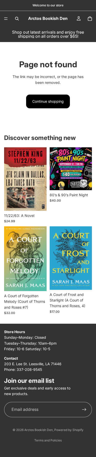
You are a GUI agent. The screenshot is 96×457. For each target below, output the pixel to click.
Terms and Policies (48, 440)
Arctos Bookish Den (38, 430)
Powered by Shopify (68, 430)
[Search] (17, 18)
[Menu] (6, 18)
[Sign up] (84, 409)
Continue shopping (48, 101)
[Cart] (89, 18)
